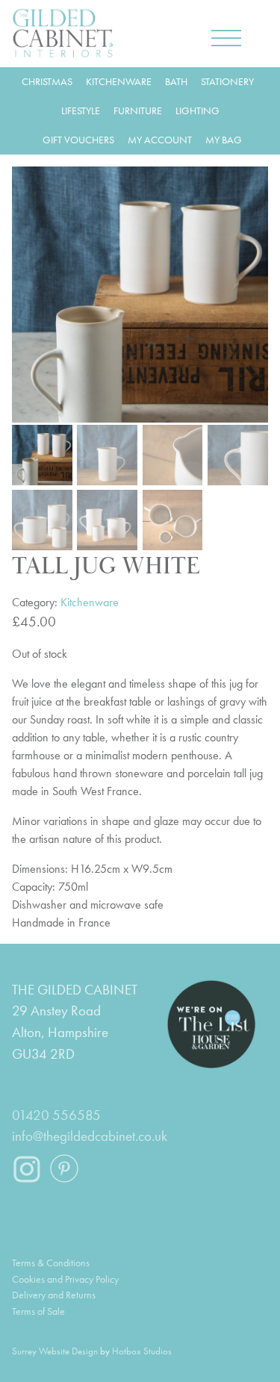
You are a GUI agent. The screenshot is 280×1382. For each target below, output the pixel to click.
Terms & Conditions (51, 1262)
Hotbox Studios (142, 1351)
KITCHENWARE (119, 81)
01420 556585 (56, 1115)
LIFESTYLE (80, 110)
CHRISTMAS (47, 81)
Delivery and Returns (54, 1294)
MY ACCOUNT (160, 139)
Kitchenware (89, 602)
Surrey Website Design (55, 1351)
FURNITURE (137, 110)
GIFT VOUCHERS (78, 139)
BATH (176, 81)
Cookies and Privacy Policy (65, 1279)
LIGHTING (197, 110)
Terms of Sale (38, 1311)
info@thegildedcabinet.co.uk (89, 1136)
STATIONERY (227, 81)
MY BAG (223, 139)
